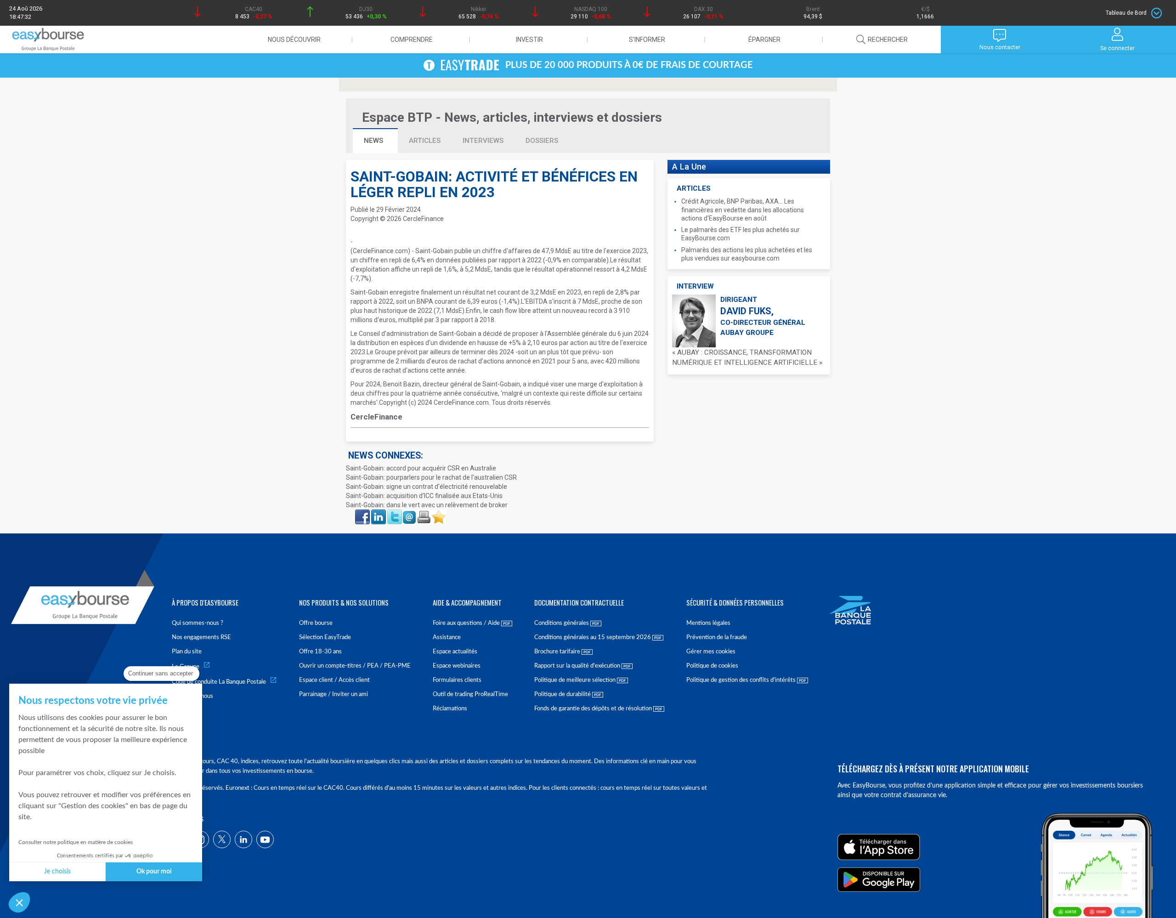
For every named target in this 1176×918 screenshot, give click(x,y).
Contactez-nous (192, 696)
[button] (19, 902)
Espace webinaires (457, 666)
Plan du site (187, 652)
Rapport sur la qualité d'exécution (578, 666)
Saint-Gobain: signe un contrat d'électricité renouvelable (426, 486)
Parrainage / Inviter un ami (333, 694)
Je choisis (57, 871)
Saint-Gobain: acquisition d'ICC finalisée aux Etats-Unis (424, 495)
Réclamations (450, 709)
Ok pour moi (154, 871)
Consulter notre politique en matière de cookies (75, 842)
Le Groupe (185, 667)
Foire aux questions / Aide (467, 623)
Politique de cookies (712, 666)
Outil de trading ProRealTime (470, 694)
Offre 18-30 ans (320, 652)
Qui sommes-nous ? (197, 623)
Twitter (394, 512)
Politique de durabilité (563, 694)
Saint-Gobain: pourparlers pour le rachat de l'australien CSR (431, 477)
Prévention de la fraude (716, 637)
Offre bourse (316, 623)
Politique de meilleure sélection (575, 680)
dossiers (542, 140)
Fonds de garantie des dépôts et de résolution (593, 709)
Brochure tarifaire (558, 652)
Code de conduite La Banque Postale (219, 682)
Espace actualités (455, 652)
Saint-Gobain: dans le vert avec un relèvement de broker (427, 505)
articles (425, 140)
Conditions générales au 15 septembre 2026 (593, 637)
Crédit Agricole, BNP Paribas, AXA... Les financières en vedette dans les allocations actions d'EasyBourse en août (742, 209)
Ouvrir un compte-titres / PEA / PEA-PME (355, 666)
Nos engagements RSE (201, 637)
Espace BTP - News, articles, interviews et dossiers (512, 117)
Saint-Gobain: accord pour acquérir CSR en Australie (421, 468)
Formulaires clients (457, 680)
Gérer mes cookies (710, 652)
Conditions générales (562, 623)
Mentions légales (708, 623)
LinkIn (377, 512)
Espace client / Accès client (334, 680)
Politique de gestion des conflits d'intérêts (741, 680)
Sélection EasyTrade (325, 637)
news (374, 140)
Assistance (447, 637)
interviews (483, 140)
